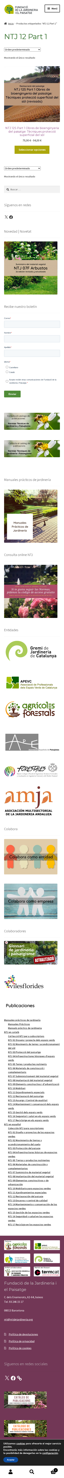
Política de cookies (20, 1348)
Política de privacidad (21, 1341)
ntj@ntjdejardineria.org (18, 1319)
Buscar (32, 1472)
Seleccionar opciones (32, 149)
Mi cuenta (10, 1472)
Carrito (49, 1468)
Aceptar (11, 1459)
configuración (50, 1453)
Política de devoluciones (23, 1334)
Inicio (11, 23)
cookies (20, 1443)
